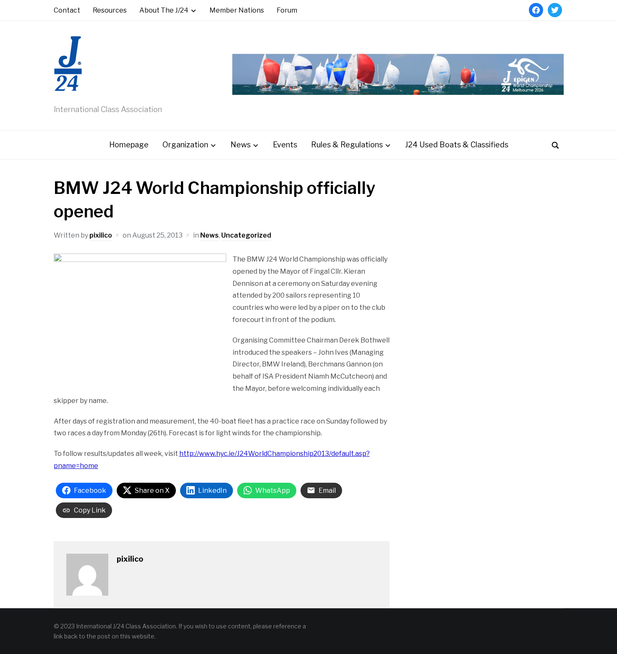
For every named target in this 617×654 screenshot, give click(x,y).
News (240, 144)
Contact (67, 10)
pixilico (100, 235)
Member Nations (236, 10)
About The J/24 (163, 10)
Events (285, 144)
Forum (287, 10)
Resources (110, 10)
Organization (185, 144)
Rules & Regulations (347, 144)
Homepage (129, 144)
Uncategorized (246, 235)
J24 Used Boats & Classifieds (456, 144)
